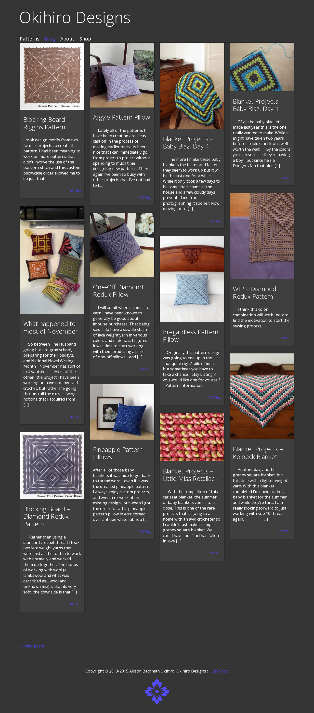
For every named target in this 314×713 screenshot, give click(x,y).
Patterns (29, 39)
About (67, 39)
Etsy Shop (219, 671)
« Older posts (32, 646)
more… (74, 190)
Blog (50, 39)
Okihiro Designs (75, 17)
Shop (85, 39)
